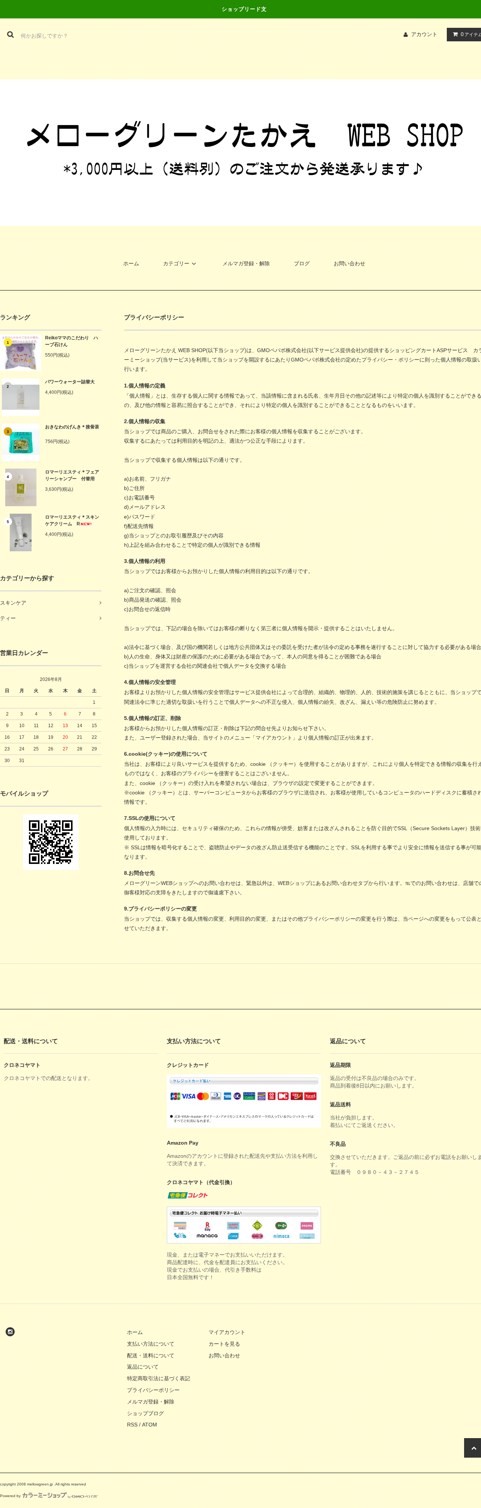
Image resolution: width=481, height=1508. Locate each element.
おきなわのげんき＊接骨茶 (72, 427)
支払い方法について (150, 1344)
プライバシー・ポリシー (390, 360)
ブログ (302, 263)
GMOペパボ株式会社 (282, 350)
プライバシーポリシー (153, 1390)
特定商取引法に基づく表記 (158, 1378)
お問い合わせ (349, 263)
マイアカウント (227, 1332)
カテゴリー (176, 263)
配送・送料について (150, 1355)
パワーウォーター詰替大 (70, 381)
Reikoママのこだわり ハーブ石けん (71, 341)
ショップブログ (145, 1413)
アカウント (424, 34)
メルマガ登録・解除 (246, 263)
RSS (132, 1425)
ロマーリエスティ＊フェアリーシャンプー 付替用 (72, 475)
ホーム (131, 263)
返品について (143, 1367)
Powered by (10, 1496)
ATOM (149, 1425)
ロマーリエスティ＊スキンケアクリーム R (72, 520)
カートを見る (224, 1344)
